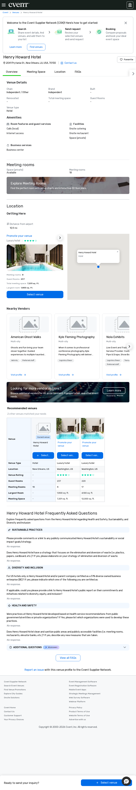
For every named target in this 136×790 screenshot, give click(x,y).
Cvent (5, 12)
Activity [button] (14, 360)
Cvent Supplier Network (15, 681)
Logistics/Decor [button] (65, 360)
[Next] (132, 73)
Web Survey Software (79, 697)
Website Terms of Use (79, 715)
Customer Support (13, 715)
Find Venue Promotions (15, 689)
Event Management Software (83, 681)
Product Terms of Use (79, 711)
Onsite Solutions (12, 697)
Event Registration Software (82, 685)
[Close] (125, 23)
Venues (15, 12)
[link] (29, 324)
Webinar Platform (77, 701)
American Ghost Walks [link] (26, 337)
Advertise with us (77, 719)
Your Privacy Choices (14, 719)
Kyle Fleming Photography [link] (77, 337)
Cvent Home (10, 707)
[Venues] (130, 4)
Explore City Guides (13, 693)
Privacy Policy (75, 707)
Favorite (128, 59)
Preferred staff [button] (28, 360)
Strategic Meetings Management (84, 693)
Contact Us (9, 711)
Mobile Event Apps (77, 689)
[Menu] (3, 5)
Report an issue (34, 669)
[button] (98, 267)
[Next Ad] (60, 237)
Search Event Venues (14, 685)
